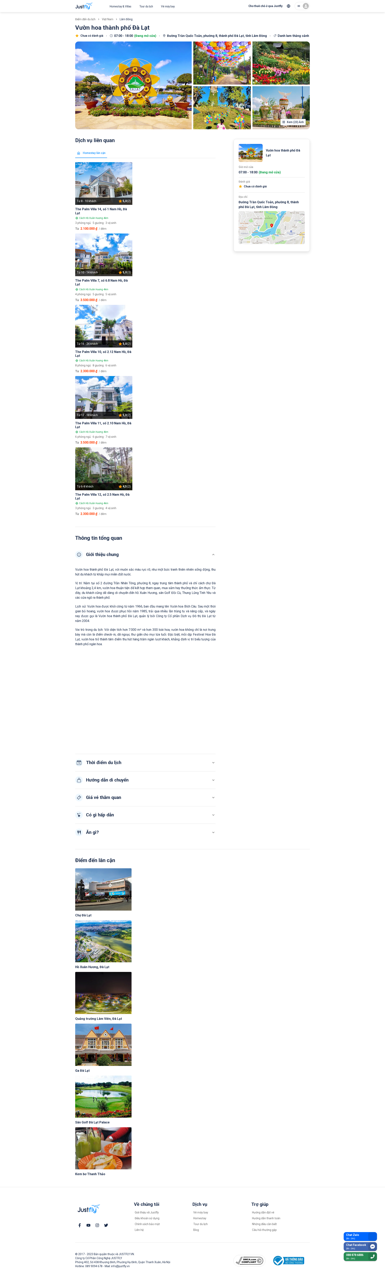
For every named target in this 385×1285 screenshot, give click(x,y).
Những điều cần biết (264, 1224)
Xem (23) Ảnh (295, 122)
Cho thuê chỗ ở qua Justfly (265, 6)
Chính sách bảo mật (147, 1224)
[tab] (91, 153)
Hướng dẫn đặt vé (263, 1212)
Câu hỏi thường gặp (264, 1229)
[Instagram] (97, 1225)
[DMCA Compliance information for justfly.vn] (249, 1261)
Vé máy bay (168, 6)
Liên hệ (139, 1229)
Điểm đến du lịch (85, 19)
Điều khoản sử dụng (147, 1218)
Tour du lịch (146, 6)
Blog (196, 1229)
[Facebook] (79, 1225)
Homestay (199, 1218)
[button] (145, 554)
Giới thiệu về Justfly (147, 1212)
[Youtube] (88, 1225)
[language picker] (288, 6)
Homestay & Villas (120, 6)
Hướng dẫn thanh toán (266, 1218)
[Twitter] (106, 1225)
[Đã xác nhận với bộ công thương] (288, 1261)
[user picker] (302, 6)
